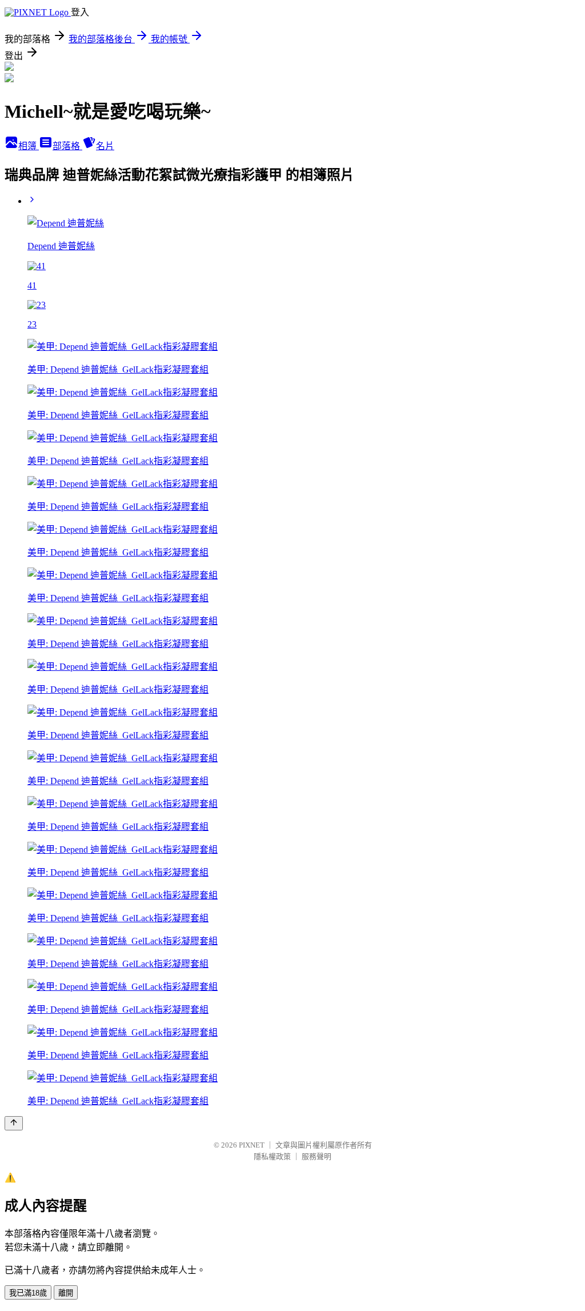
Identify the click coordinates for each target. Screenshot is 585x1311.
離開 (65, 1293)
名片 (105, 146)
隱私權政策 (272, 1156)
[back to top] (14, 1123)
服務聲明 (316, 1156)
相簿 (28, 146)
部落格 (67, 146)
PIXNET (252, 1145)
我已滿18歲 (28, 1293)
